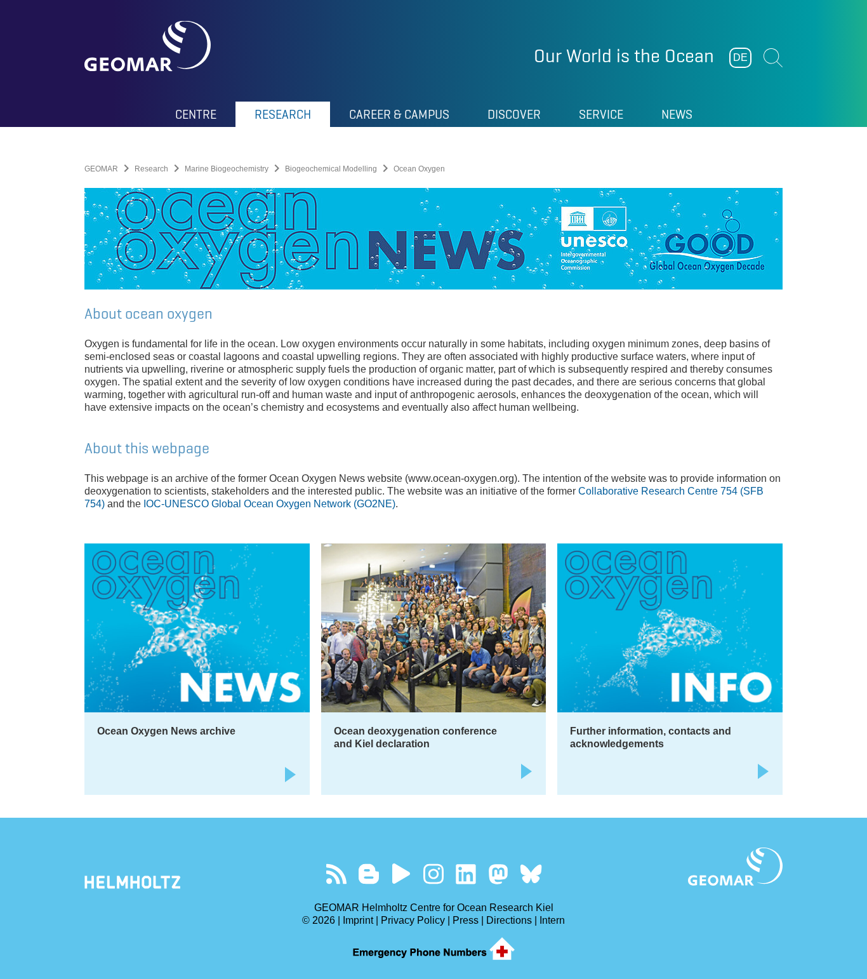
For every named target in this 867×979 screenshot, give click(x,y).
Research (151, 168)
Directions (509, 920)
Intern (552, 920)
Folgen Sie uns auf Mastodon (498, 874)
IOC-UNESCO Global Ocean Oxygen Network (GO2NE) (269, 503)
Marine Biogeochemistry (226, 168)
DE (740, 57)
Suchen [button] (773, 57)
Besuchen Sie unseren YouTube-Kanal (401, 874)
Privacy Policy (413, 920)
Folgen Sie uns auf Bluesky (531, 874)
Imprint (358, 920)
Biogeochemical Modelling (331, 168)
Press (466, 920)
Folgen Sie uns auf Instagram (434, 874)
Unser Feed (337, 874)
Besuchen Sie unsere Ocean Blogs (369, 874)
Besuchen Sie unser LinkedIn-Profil (466, 874)
